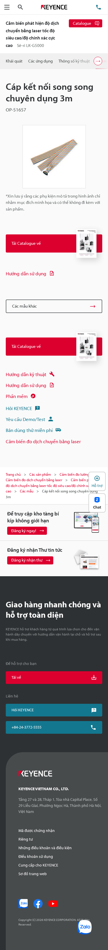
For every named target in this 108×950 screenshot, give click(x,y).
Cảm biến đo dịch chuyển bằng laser (43, 441)
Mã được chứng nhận (36, 830)
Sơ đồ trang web (32, 873)
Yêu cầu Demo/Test (25, 419)
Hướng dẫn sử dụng (26, 273)
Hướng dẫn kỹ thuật (26, 374)
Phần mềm (17, 396)
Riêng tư (25, 839)
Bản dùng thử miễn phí (29, 430)
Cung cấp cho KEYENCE (38, 865)
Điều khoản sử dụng (35, 856)
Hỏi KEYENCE (19, 408)
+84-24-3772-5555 (26, 727)
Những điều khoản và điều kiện (45, 847)
